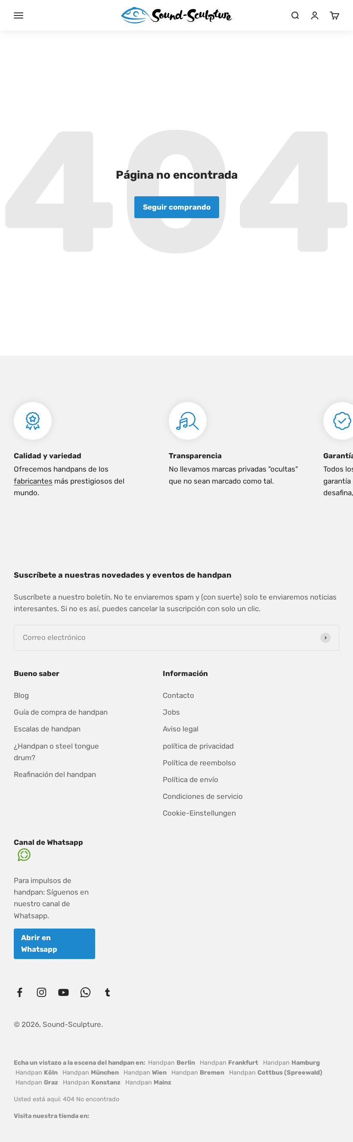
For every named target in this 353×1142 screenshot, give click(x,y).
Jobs (171, 712)
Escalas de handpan (47, 729)
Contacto (178, 695)
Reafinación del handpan (55, 774)
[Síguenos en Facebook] (19, 992)
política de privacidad (198, 746)
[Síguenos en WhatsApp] (85, 992)
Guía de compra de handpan (61, 712)
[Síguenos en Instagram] (41, 992)
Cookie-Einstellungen (199, 813)
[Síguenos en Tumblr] (107, 992)
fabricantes (33, 481)
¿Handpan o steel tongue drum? (56, 752)
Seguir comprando (177, 207)
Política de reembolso (199, 762)
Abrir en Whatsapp (39, 943)
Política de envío (190, 779)
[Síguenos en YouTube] (63, 992)
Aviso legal (180, 729)
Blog (21, 695)
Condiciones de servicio (203, 796)
